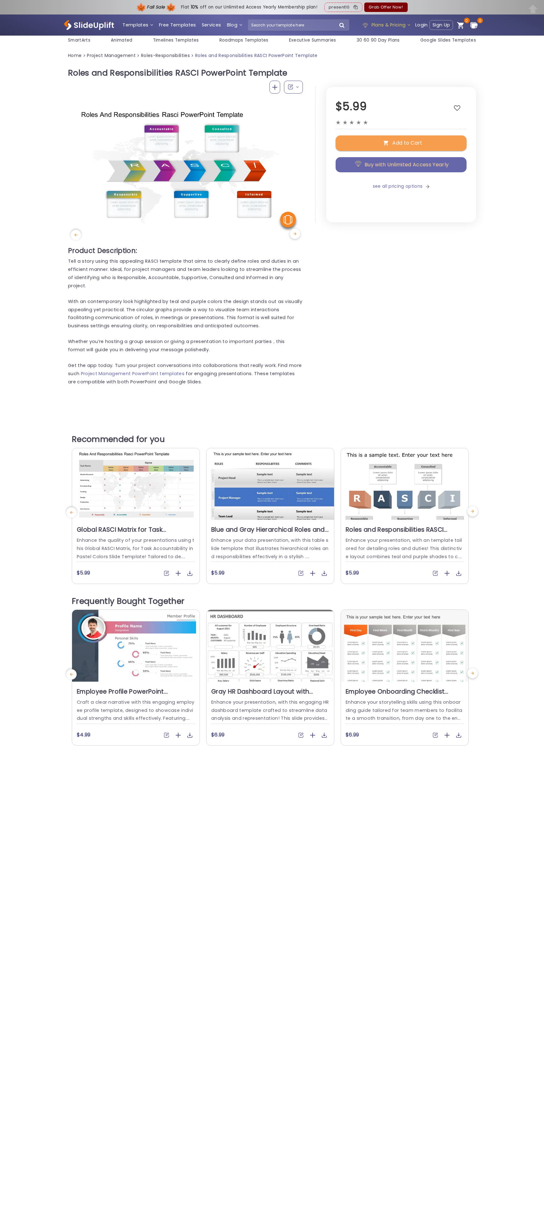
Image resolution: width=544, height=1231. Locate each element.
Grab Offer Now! (386, 7)
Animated (122, 40)
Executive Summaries (312, 40)
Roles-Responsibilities (165, 55)
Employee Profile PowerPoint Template (120, 695)
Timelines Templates (176, 40)
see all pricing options (397, 186)
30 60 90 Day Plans (378, 40)
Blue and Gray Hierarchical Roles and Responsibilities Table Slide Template (268, 533)
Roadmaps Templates (244, 40)
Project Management (111, 55)
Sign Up (441, 25)
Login (421, 25)
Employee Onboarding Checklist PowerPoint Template (395, 695)
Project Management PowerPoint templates (132, 373)
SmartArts (79, 40)
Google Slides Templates (448, 40)
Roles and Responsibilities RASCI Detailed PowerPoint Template (395, 533)
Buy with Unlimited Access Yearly (407, 164)
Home (75, 55)
